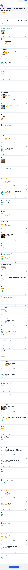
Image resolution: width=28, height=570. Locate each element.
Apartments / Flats (5, 82)
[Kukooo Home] (1, 1)
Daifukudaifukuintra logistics (7, 382)
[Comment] (10, 36)
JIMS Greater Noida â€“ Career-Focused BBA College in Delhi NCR (14, 191)
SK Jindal (4, 544)
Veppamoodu (7, 480)
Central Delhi (9, 82)
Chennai (8, 114)
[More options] (26, 28)
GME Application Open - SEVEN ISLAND (10, 374)
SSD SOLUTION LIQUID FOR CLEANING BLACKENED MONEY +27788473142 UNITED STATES (15, 224)
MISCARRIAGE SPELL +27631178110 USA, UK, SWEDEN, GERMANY (13, 266)
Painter (4, 254)
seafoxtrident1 (5, 436)
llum (3, 124)
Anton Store (6, 514)
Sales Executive (4, 39)
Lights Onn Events (7, 557)
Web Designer (4, 340)
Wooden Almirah (7, 159)
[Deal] (19, 1)
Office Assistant (4, 114)
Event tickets (4, 286)
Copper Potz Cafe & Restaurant (9, 234)
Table (3, 157)
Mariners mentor (5, 27)
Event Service (4, 555)
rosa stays (4, 135)
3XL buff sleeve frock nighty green (9, 535)
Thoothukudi (8, 28)
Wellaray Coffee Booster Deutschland (10, 148)
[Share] (16, 36)
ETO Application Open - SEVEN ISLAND (10, 363)
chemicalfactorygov (5, 210)
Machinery (4, 383)
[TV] (21, 1)
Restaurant (6, 94)
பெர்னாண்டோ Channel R (5, 92)
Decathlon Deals (7, 428)
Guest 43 (4, 38)
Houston (6, 254)
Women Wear (4, 523)
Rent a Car (4, 469)
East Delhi (8, 39)
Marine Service (4, 28)
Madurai (8, 555)
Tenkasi (7, 211)
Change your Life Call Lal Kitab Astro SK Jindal (11, 546)
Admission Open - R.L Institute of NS (10, 309)
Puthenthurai (6, 157)
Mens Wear (4, 211)
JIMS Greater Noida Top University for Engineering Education (13, 51)
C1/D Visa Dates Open (8, 503)
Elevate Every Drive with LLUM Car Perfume (10, 202)
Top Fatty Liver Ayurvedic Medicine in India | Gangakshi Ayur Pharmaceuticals (15, 417)
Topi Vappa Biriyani (7, 180)
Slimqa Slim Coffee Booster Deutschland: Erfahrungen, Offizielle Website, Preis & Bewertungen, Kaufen (16, 41)
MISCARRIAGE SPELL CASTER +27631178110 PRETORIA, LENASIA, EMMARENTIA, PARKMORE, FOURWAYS (15, 256)
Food (3, 265)
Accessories (4, 200)
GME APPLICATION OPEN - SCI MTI (9, 406)
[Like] (3, 36)
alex (3, 146)
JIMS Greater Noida (5, 49)
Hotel (3, 168)
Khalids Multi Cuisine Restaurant (9, 245)
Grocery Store (4, 512)
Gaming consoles (5, 426)
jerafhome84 (4, 178)
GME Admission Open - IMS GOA (9, 320)
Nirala (3, 81)
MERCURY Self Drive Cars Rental (9, 471)
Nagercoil (7, 243)
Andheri (7, 383)
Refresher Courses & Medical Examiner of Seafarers (12, 460)
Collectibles (4, 125)
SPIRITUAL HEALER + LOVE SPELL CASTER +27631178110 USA (12, 288)
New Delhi (8, 200)
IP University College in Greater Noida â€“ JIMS (11, 105)
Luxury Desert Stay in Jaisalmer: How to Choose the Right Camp (13, 137)
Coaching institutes (5, 329)
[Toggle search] (23, 1)
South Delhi (8, 125)
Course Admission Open (8, 62)
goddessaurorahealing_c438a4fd (7, 253)
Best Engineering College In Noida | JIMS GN (11, 331)
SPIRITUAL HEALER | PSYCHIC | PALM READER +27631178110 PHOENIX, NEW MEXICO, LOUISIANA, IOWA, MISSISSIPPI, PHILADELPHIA (15, 278)
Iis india (4, 339)
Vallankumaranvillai (8, 469)
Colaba (8, 426)
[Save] (22, 36)
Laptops (4, 437)
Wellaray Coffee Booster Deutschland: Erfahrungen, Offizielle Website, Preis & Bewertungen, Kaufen (15, 116)
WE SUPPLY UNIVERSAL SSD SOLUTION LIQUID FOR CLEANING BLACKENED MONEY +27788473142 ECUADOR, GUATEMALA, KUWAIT (15, 213)
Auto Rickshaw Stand (8, 492)
